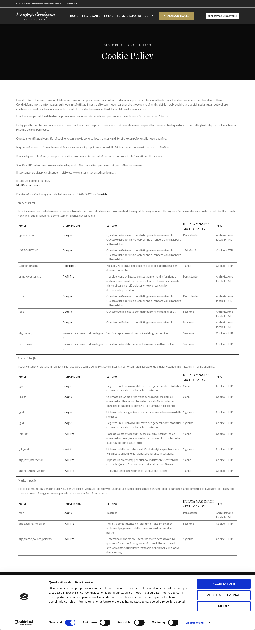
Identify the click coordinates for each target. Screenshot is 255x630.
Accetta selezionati (223, 595)
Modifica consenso (28, 185)
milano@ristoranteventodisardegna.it (42, 3)
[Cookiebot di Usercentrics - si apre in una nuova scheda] (24, 623)
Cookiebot (103, 194)
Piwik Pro (68, 276)
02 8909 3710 (76, 3)
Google (67, 235)
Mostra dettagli (195, 622)
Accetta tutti (224, 583)
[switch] (105, 623)
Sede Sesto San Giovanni (222, 16)
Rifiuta (223, 606)
